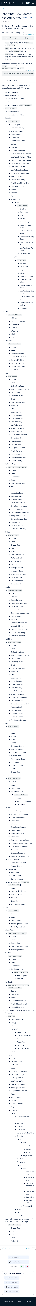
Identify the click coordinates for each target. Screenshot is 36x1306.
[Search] (28, 3)
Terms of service (8, 1302)
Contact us (28, 1302)
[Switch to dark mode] (22, 3)
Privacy (19, 1302)
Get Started (6, 1249)
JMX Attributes (6, 21)
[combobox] (28, 3)
